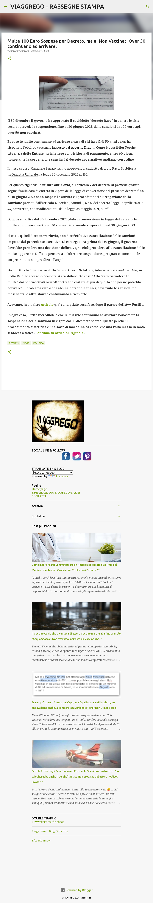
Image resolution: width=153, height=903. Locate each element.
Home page (39, 489)
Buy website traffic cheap (48, 822)
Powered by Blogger (79, 890)
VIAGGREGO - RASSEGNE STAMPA (57, 6)
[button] (9, 58)
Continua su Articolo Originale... (60, 333)
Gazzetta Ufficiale (24, 174)
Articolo (47, 304)
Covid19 (14, 343)
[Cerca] (148, 6)
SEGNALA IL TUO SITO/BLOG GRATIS (56, 492)
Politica (38, 343)
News (26, 343)
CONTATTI (39, 496)
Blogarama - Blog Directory (50, 831)
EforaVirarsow (41, 840)
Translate (62, 476)
